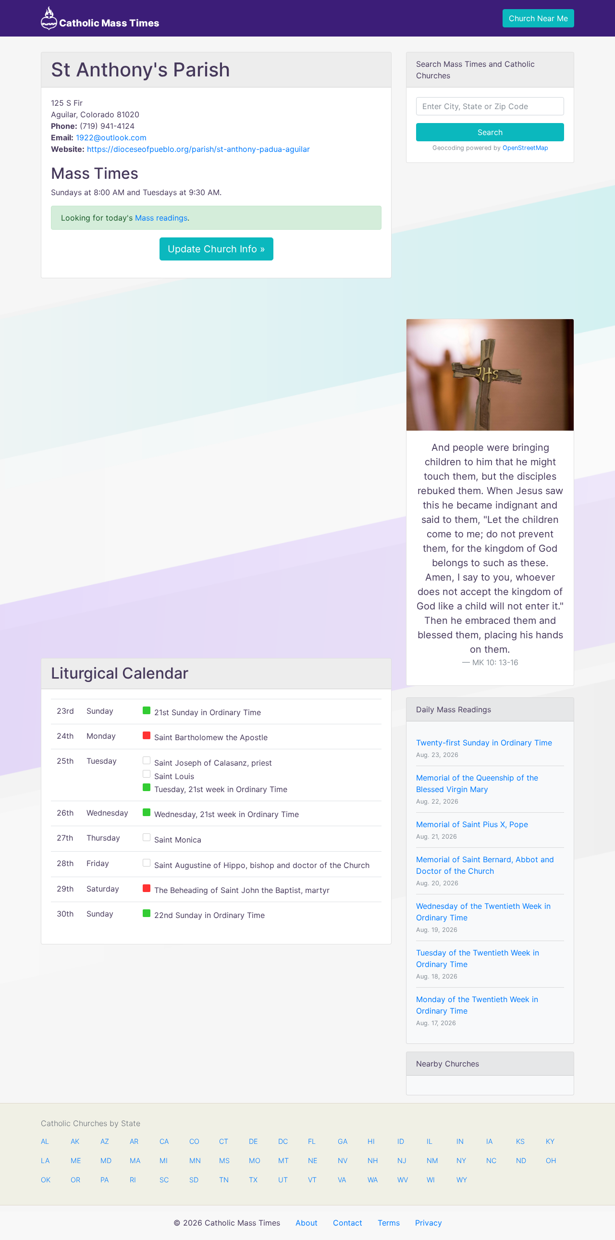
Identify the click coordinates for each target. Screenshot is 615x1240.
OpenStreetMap (525, 147)
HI (371, 1141)
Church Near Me (538, 18)
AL (45, 1141)
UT (283, 1180)
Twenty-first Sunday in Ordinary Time (484, 742)
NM (431, 1160)
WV (402, 1180)
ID (400, 1141)
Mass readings (161, 218)
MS (224, 1160)
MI (164, 1160)
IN (460, 1141)
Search (490, 132)
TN (224, 1180)
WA (372, 1180)
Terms (389, 1223)
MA (134, 1160)
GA (342, 1141)
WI (431, 1180)
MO (253, 1160)
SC (164, 1180)
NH (372, 1160)
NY (461, 1160)
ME (75, 1160)
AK (75, 1141)
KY (550, 1141)
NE (313, 1160)
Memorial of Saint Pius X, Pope (472, 824)
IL (429, 1141)
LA (45, 1160)
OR (75, 1180)
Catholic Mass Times (108, 23)
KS (520, 1141)
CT (223, 1141)
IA (489, 1141)
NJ (401, 1160)
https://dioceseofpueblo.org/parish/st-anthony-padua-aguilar (198, 149)
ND (521, 1160)
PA (104, 1180)
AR (134, 1141)
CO (194, 1141)
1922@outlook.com (111, 137)
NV (342, 1160)
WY (461, 1180)
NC (491, 1160)
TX (253, 1180)
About (306, 1223)
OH (550, 1160)
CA (164, 1141)
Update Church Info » (216, 249)
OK (45, 1180)
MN (194, 1160)
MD (105, 1160)
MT (283, 1160)
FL (312, 1141)
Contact (347, 1223)
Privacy (428, 1223)
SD (193, 1180)
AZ (104, 1141)
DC (283, 1141)
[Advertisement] (216, 357)
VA (342, 1180)
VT (312, 1180)
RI (133, 1180)
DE (253, 1141)
